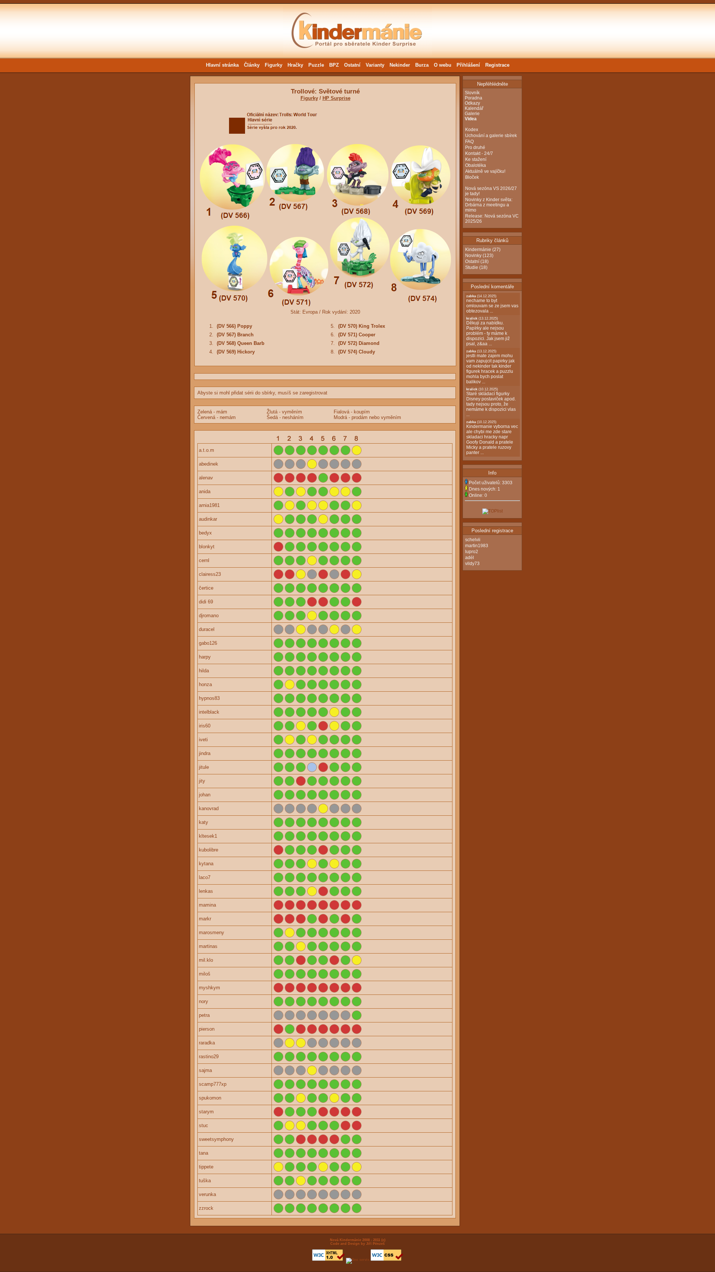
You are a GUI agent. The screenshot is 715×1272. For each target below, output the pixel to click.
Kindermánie (478, 249)
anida (204, 491)
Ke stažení (475, 159)
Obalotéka (475, 165)
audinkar (208, 519)
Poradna (473, 98)
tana (203, 1153)
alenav (206, 477)
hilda (204, 670)
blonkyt (206, 546)
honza (205, 684)
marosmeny (211, 932)
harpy (205, 657)
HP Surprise (336, 98)
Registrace (497, 65)
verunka (207, 1194)
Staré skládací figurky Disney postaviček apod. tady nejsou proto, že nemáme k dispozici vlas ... (491, 402)
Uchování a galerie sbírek (491, 135)
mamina (207, 905)
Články (252, 65)
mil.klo (206, 960)
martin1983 (476, 545)
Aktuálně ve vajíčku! (485, 171)
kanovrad (209, 808)
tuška (205, 1180)
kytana (206, 863)
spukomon (210, 1098)
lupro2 (471, 551)
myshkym (209, 987)
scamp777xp (212, 1084)
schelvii (472, 539)
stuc (203, 1125)
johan (204, 794)
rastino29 (209, 1056)
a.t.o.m (206, 450)
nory (203, 1001)
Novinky (473, 255)
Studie (471, 267)
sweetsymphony (216, 1139)
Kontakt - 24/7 (479, 153)
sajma (205, 1070)
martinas (208, 946)
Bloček (472, 177)
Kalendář (474, 108)
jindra (204, 753)
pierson (206, 1029)
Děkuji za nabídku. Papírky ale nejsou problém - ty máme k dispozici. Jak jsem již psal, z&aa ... (488, 331)
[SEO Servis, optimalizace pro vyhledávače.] (357, 1260)
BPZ (334, 65)
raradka (207, 1043)
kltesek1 (208, 836)
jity (202, 781)
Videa (471, 118)
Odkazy (472, 103)
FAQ (469, 141)
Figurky (273, 65)
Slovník (472, 92)
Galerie (472, 113)
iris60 (204, 726)
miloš (204, 974)
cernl (204, 560)
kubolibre (208, 850)
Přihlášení (468, 65)
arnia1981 (209, 505)
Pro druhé (475, 147)
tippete (206, 1167)
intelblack (209, 712)
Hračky (295, 65)
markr (205, 919)
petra (204, 1015)
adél (469, 557)
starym (206, 1111)
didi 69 (206, 602)
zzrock (206, 1208)
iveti (203, 739)
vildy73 (472, 563)
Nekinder (400, 65)
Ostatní (352, 65)
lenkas (206, 891)
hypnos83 (209, 698)
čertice (206, 588)
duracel (206, 629)
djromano (209, 615)
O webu (442, 65)
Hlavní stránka (222, 65)
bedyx (205, 533)
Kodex (471, 129)
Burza (422, 65)
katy (203, 822)
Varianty (375, 65)
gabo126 (208, 643)
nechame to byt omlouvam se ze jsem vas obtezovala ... (492, 304)
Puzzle (316, 65)
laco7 (204, 877)
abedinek (208, 464)
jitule (204, 767)
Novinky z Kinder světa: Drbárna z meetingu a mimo (488, 205)
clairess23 (210, 574)
